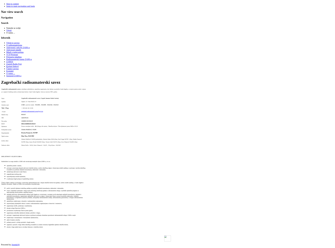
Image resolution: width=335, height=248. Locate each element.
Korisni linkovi (12, 66)
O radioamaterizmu (14, 45)
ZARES (9, 62)
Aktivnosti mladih (13, 50)
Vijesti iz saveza (12, 43)
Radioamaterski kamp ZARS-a (19, 59)
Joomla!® (16, 245)
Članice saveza (12, 69)
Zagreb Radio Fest (14, 64)
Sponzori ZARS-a (13, 76)
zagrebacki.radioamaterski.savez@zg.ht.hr (32, 111)
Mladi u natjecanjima (15, 52)
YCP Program (12, 54)
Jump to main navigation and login (20, 6)
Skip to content (12, 4)
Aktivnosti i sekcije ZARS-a (18, 47)
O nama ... (10, 73)
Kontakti (9, 71)
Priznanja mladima (14, 57)
